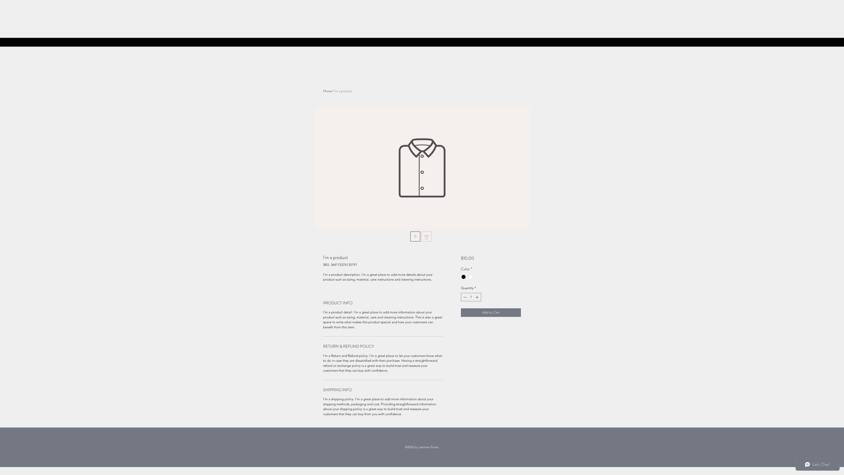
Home (327, 90)
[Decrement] (464, 297)
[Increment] (477, 297)
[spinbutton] (471, 297)
